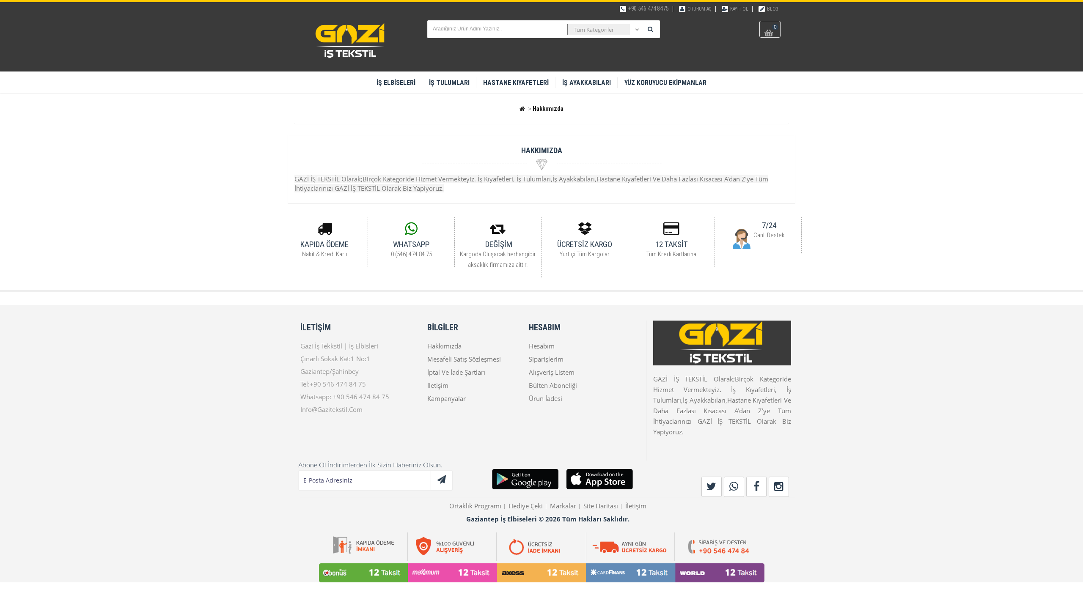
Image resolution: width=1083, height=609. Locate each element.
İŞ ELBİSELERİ (396, 83)
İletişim (635, 506)
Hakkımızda (548, 108)
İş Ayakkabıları (586, 83)
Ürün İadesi (545, 398)
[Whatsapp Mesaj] (742, 238)
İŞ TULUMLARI (449, 83)
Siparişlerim (546, 359)
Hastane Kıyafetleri (516, 83)
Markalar (563, 506)
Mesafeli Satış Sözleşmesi (464, 359)
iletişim (437, 385)
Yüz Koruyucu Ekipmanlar (665, 83)
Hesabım (542, 346)
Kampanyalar (446, 398)
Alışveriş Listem (551, 372)
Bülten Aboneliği (553, 385)
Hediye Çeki (526, 506)
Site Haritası (600, 506)
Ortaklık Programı (475, 506)
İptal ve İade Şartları (456, 372)
